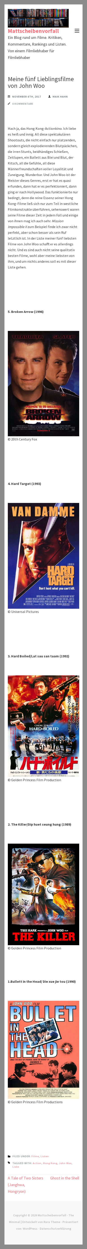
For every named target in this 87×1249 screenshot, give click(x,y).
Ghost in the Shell (64, 1178)
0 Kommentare (22, 103)
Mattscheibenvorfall (33, 30)
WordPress (30, 1229)
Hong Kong (50, 1163)
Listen (45, 1156)
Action (37, 1163)
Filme (35, 1156)
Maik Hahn (60, 96)
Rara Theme (52, 1222)
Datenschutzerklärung (55, 1229)
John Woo (65, 1163)
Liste (15, 1166)
